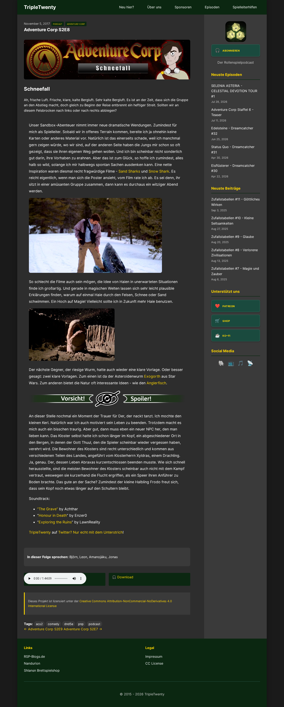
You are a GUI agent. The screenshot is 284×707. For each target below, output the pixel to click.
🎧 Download (122, 577)
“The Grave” (47, 509)
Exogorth (152, 376)
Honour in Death (53, 515)
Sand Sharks (129, 171)
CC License (154, 663)
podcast (57, 23)
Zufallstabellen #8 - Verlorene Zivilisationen (234, 252)
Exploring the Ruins (55, 522)
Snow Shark (159, 171)
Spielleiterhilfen (245, 7)
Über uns (154, 7)
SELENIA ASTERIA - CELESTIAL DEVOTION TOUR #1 (234, 91)
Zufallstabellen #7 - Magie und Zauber (235, 271)
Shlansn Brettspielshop (42, 670)
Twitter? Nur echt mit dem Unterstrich (90, 532)
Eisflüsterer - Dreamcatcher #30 (233, 168)
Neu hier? (126, 7)
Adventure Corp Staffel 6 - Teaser (232, 112)
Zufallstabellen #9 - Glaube (232, 237)
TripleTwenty (40, 7)
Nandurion (32, 663)
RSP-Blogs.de (34, 656)
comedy (53, 624)
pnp (81, 624)
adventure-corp (76, 23)
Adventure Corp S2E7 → (83, 629)
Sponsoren (183, 7)
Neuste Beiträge (226, 188)
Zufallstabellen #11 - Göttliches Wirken (235, 202)
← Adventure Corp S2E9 (43, 629)
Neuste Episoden (226, 74)
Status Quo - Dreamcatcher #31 (232, 149)
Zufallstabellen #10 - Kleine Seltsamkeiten (232, 220)
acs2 (39, 624)
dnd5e (68, 624)
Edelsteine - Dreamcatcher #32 (232, 131)
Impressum (153, 656)
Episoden (212, 7)
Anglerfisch (156, 383)
